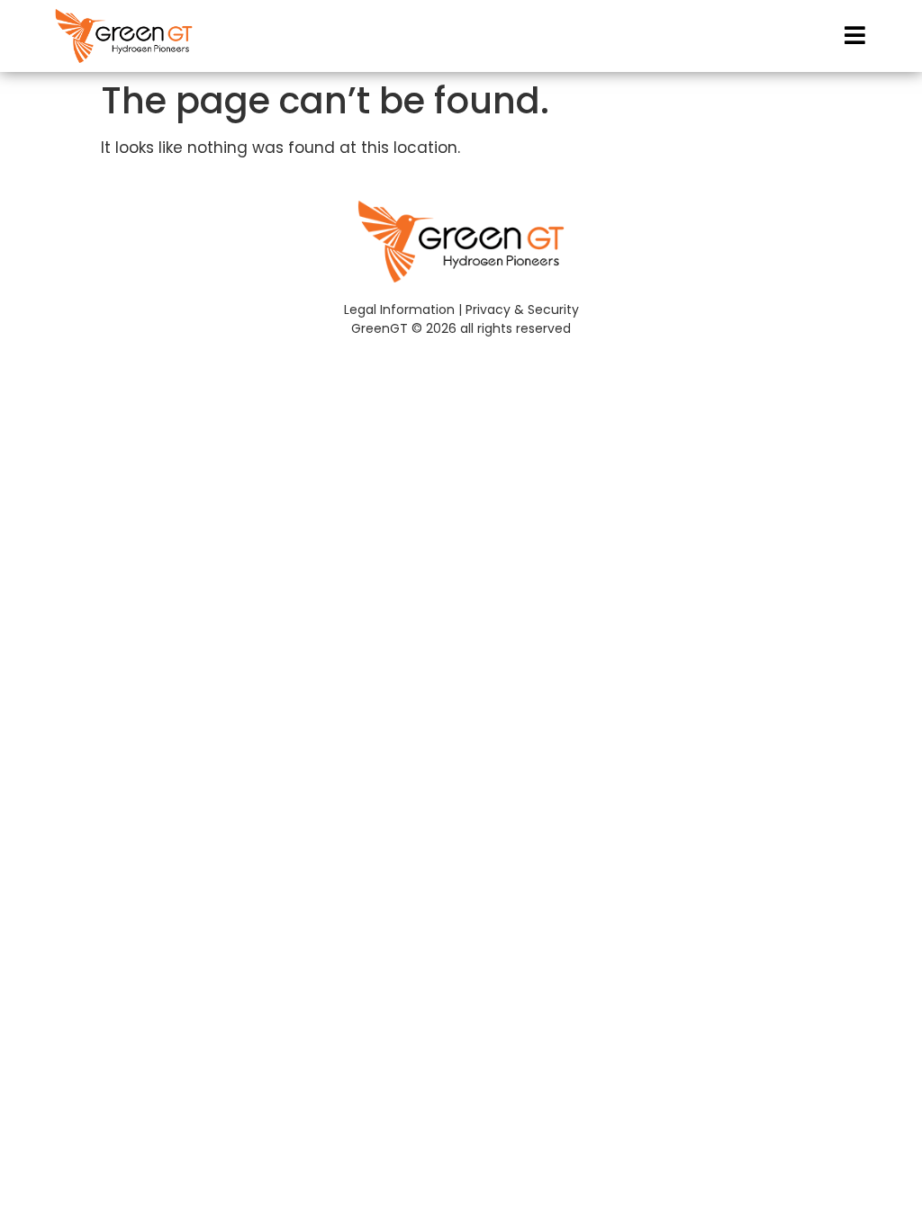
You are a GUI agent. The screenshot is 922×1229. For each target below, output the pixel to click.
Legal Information (399, 309)
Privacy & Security (522, 309)
